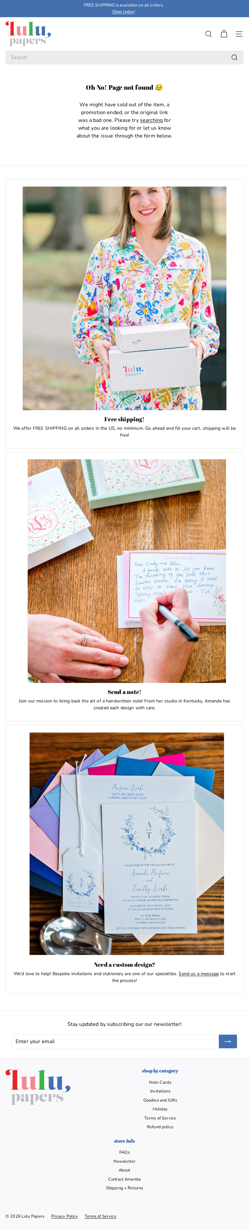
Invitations (160, 1091)
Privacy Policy (64, 1216)
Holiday (160, 1109)
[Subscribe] (228, 1041)
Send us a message (199, 974)
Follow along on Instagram (123, 5)
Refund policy (160, 1127)
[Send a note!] (124, 571)
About (125, 1170)
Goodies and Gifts (160, 1100)
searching (151, 120)
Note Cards (160, 1082)
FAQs (124, 1152)
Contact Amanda (124, 1179)
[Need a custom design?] (124, 844)
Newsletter (124, 1161)
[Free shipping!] (124, 298)
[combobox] (124, 57)
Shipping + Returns (124, 1188)
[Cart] (223, 34)
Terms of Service (160, 1118)
